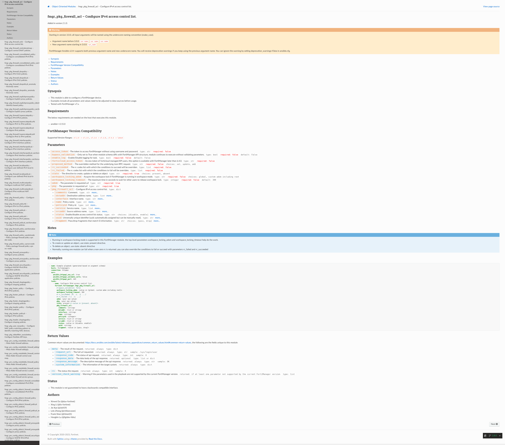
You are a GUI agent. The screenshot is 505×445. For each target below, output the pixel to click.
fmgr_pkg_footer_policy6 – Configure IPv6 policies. (19, 296)
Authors (10, 38)
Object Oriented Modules (64, 7)
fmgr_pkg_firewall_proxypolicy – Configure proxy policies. (17, 253)
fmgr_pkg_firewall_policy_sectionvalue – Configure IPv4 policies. (20, 230)
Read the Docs (95, 439)
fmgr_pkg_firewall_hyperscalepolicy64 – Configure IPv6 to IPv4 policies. (20, 135)
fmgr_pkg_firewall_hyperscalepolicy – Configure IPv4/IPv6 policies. (19, 116)
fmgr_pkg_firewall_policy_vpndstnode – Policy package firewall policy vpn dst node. (20, 237)
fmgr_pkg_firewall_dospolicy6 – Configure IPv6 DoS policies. (17, 79)
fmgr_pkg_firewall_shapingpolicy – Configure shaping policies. (18, 283)
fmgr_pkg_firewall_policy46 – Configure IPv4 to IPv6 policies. (17, 205)
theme (74, 439)
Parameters (11, 19)
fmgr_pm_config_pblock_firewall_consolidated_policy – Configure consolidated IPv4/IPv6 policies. (22, 383)
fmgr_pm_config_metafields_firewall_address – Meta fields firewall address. (22, 342)
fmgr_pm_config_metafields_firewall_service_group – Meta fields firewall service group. (22, 376)
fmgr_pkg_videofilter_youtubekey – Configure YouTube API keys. (19, 336)
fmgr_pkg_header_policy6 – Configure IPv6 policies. (16, 315)
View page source (491, 7)
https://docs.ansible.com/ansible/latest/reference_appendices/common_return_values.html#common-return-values (138, 343)
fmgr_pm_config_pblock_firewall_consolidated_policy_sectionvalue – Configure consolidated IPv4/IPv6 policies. (22, 391)
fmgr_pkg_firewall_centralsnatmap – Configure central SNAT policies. (19, 49)
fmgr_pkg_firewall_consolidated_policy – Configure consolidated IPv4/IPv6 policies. (20, 56)
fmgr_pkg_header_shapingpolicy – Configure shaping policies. (18, 321)
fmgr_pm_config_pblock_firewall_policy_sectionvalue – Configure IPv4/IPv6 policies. (22, 418)
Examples (10, 27)
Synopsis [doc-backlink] (54, 91)
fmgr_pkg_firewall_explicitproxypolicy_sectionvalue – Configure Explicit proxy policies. (22, 110)
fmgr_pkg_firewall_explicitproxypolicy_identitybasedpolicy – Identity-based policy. (22, 104)
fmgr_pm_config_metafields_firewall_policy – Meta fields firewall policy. (22, 363)
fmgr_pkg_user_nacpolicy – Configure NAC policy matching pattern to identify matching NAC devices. (20, 328)
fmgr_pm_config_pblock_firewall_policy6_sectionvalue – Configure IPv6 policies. (22, 412)
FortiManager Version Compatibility (20, 15)
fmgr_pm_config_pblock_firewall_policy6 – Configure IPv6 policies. (21, 405)
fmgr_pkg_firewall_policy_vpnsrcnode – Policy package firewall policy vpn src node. (19, 246)
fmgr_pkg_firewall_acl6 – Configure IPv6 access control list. (19, 43)
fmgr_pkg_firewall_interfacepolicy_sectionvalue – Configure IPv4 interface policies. (22, 160)
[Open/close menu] (3, 2)
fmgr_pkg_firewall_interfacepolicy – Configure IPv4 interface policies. (19, 141)
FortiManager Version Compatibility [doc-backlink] (75, 131)
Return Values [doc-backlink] (58, 336)
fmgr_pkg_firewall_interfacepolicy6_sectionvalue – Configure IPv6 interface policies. (22, 154)
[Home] (49, 6)
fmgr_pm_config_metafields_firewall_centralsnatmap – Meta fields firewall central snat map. (22, 355)
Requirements (12, 12)
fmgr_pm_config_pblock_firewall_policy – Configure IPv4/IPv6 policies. (20, 399)
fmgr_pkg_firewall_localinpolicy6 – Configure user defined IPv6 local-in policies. (19, 176)
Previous (55, 424)
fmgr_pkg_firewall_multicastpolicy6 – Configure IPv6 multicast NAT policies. (19, 191)
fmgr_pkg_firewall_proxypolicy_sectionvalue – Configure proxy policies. (22, 260)
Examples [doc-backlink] (55, 258)
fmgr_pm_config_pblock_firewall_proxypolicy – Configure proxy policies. (22, 424)
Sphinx (60, 439)
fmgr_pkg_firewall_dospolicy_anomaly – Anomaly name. (20, 91)
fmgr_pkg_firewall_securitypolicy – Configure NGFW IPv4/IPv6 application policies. (18, 267)
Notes (9, 23)
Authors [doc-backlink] (53, 395)
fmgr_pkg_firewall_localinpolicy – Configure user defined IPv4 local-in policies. (19, 168)
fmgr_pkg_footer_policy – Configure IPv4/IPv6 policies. (19, 289)
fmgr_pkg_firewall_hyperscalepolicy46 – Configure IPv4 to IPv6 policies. (20, 123)
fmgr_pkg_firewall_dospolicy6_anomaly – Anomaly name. (20, 85)
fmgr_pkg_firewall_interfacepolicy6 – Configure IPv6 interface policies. (19, 148)
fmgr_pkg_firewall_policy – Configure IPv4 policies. (19, 199)
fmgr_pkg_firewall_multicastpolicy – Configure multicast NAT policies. (19, 184)
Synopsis (10, 8)
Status (9, 34)
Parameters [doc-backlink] (56, 145)
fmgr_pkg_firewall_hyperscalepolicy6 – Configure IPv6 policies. (19, 129)
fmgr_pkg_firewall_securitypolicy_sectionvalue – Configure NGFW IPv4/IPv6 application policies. (22, 276)
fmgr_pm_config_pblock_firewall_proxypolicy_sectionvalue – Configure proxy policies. (22, 430)
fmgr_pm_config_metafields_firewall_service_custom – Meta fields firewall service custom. (22, 369)
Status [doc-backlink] (52, 381)
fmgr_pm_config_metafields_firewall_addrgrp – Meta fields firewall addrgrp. (22, 348)
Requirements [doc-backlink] (58, 111)
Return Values (12, 30)
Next (493, 424)
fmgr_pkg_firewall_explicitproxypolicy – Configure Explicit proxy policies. (19, 98)
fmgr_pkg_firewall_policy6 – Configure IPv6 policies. (16, 211)
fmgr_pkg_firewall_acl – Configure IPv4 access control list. (18, 3)
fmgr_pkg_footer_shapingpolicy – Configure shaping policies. (18, 302)
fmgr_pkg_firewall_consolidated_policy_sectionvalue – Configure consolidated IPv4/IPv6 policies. (22, 65)
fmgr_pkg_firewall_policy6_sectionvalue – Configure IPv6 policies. (20, 224)
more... (95, 192)
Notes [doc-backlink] (52, 228)
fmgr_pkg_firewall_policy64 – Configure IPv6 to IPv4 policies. (17, 217)
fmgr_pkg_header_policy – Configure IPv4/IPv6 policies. (19, 308)
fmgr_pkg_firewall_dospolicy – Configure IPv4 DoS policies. (17, 73)
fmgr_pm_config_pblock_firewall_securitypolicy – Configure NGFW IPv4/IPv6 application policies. (22, 438)
